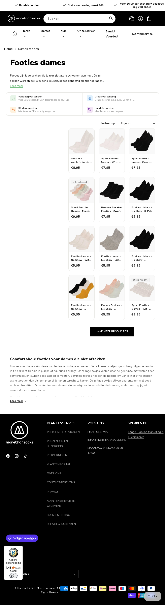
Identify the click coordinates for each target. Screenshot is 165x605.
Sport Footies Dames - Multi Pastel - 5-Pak (80, 209)
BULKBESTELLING (58, 515)
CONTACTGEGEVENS (61, 482)
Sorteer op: (108, 123)
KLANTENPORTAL (59, 464)
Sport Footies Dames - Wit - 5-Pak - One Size (141, 306)
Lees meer (16, 86)
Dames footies (28, 49)
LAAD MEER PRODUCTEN (112, 331)
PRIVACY (53, 492)
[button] (149, 18)
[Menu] (20, 548)
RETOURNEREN (57, 455)
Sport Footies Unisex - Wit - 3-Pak (111, 160)
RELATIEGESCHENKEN (61, 524)
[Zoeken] (111, 18)
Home (8, 49)
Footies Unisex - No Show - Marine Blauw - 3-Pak (141, 258)
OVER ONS (54, 473)
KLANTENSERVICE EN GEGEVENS (61, 503)
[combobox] (79, 18)
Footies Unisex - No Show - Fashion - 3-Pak (81, 306)
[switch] (13, 575)
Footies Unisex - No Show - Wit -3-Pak (81, 258)
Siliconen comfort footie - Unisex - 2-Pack (81, 160)
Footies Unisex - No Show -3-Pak (141, 209)
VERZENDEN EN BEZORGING (57, 443)
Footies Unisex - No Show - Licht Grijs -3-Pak (111, 258)
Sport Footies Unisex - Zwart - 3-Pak (141, 160)
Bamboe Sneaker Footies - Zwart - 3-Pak (111, 209)
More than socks (46, 588)
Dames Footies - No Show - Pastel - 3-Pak (111, 306)
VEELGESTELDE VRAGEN (63, 432)
